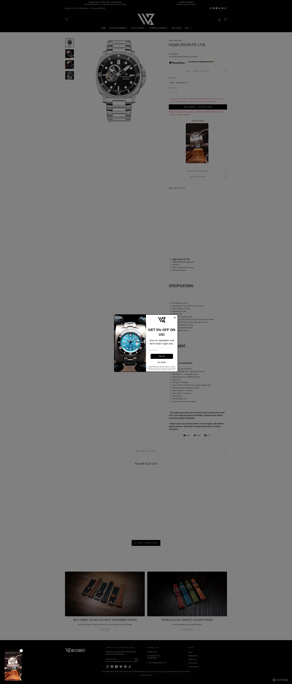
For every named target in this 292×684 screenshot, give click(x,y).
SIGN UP (162, 356)
